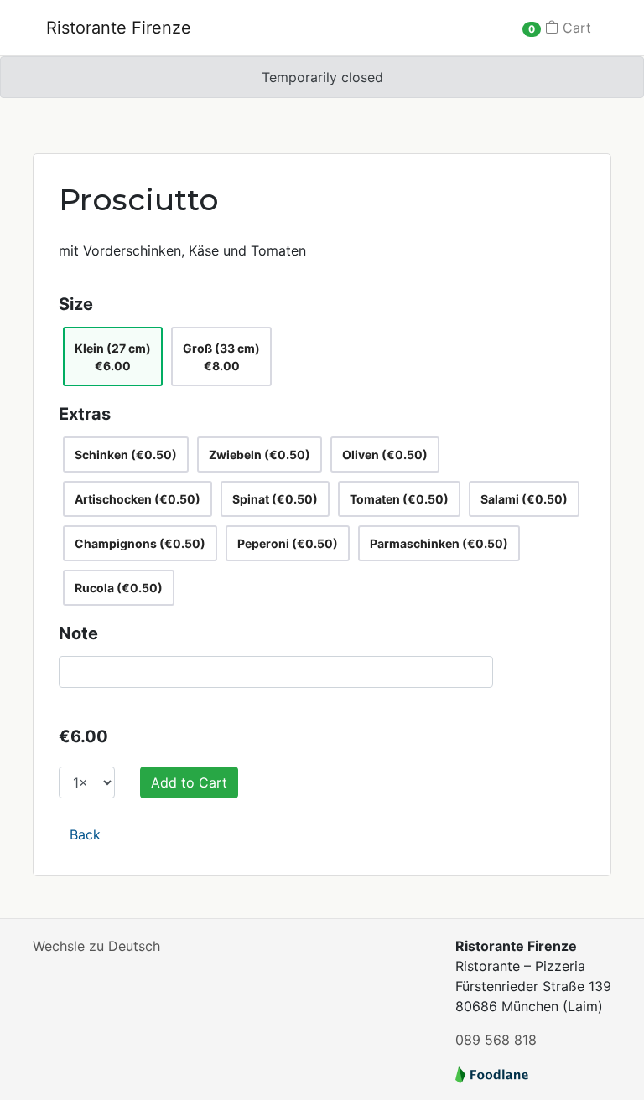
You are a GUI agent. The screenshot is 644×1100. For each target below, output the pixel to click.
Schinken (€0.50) (126, 454)
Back (85, 834)
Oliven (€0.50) (385, 454)
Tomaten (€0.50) (399, 499)
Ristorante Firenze (118, 28)
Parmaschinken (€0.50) (439, 543)
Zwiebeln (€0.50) (259, 454)
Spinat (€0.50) (275, 499)
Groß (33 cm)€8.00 (221, 357)
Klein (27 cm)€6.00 (113, 357)
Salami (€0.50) (524, 499)
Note (78, 633)
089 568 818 (496, 1039)
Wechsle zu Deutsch (96, 945)
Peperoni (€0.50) (287, 543)
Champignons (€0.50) (140, 543)
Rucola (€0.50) (119, 588)
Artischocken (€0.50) (137, 499)
